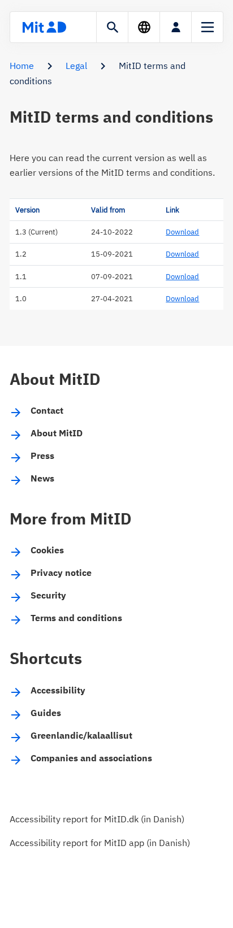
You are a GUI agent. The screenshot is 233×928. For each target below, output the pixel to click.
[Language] (143, 27)
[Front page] (44, 27)
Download (182, 232)
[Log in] (175, 27)
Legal (76, 65)
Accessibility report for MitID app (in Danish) (100, 842)
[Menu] (207, 27)
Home (22, 65)
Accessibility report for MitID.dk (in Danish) (97, 819)
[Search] (112, 27)
